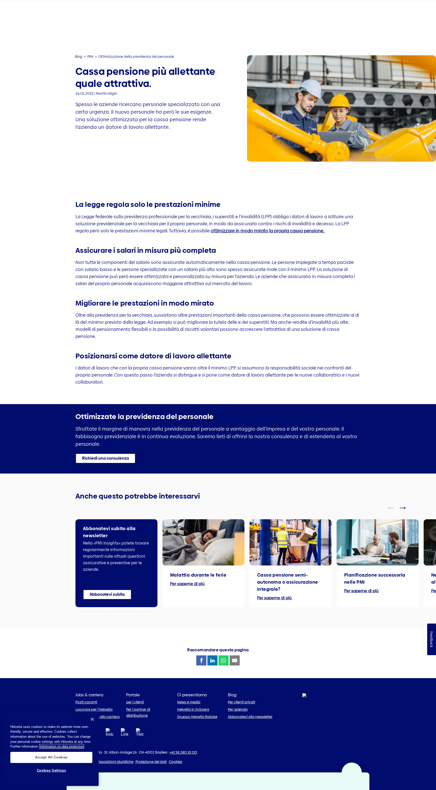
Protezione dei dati (151, 761)
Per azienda (238, 709)
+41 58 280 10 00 (183, 752)
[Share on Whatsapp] (224, 660)
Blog (78, 56)
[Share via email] (235, 660)
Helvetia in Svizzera (193, 709)
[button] (105, 458)
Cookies (175, 761)
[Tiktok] (140, 738)
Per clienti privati (241, 702)
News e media (188, 702)
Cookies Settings (51, 770)
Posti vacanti (86, 702)
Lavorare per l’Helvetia (94, 709)
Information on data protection (62, 746)
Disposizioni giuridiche (114, 761)
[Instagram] (109, 734)
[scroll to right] (406, 508)
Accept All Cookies (51, 757)
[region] (51, 749)
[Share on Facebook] (201, 660)
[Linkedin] (124, 734)
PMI (90, 56)
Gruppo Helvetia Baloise (197, 716)
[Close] (92, 719)
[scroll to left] (394, 508)
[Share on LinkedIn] (212, 660)
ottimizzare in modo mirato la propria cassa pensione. (268, 231)
